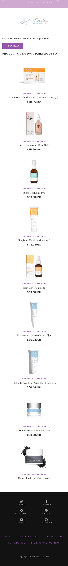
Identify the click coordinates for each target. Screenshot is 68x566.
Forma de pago (16, 542)
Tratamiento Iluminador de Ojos (34, 335)
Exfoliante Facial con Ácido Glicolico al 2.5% (34, 382)
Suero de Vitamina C (34, 287)
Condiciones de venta (29, 536)
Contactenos (55, 536)
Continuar (12, 46)
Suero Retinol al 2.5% (34, 192)
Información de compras (45, 542)
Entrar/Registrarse (39, 2)
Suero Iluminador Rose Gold (34, 145)
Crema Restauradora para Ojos (34, 430)
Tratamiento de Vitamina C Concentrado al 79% (34, 97)
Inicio (8, 536)
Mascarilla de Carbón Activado (34, 478)
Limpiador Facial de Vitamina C (34, 240)
